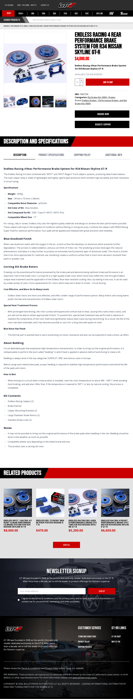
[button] (7, 63)
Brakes (7, 26)
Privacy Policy (84, 641)
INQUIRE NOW (103, 114)
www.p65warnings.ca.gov (84, 677)
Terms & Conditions (31, 668)
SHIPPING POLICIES (85, 647)
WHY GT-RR (116, 641)
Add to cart (108, 82)
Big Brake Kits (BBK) (19, 26)
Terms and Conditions (87, 636)
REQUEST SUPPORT (103, 124)
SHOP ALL (66, 544)
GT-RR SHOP (116, 636)
